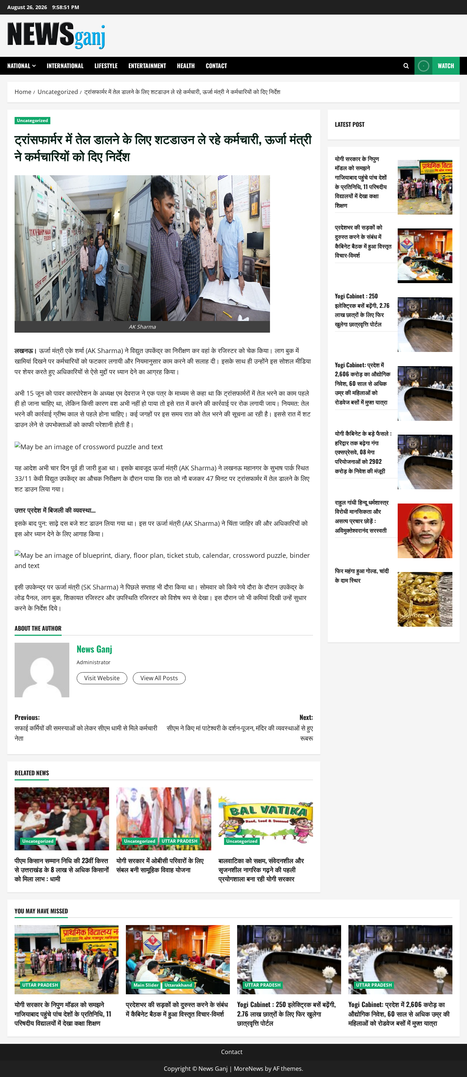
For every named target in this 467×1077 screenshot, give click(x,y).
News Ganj (94, 648)
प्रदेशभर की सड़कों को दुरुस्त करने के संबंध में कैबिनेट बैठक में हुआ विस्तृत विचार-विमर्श (363, 241)
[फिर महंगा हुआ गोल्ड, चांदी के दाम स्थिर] (425, 599)
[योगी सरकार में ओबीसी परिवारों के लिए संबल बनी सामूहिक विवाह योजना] (163, 818)
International (65, 65)
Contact (216, 65)
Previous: (86, 727)
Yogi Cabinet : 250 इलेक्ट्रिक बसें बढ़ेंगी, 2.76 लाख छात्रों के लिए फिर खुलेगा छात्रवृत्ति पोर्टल (362, 309)
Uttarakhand (178, 985)
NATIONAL (18, 65)
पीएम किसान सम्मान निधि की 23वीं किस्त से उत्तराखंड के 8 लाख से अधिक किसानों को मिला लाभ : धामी (62, 869)
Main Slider (146, 985)
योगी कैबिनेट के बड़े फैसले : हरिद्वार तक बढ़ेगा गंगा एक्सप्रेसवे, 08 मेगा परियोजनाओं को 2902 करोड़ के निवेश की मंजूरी (363, 452)
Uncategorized (32, 120)
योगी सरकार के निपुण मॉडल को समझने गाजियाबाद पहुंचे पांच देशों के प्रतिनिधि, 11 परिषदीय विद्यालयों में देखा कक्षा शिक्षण (361, 181)
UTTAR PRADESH (179, 841)
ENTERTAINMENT (147, 65)
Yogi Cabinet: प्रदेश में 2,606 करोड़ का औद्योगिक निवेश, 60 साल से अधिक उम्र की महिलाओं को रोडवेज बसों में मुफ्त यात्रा (362, 383)
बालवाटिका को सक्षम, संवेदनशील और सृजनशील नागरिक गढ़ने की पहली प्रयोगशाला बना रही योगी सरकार (261, 869)
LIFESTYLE (105, 65)
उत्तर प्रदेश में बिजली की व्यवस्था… (55, 509)
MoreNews (248, 1069)
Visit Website (102, 678)
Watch (446, 65)
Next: (240, 727)
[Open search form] (406, 66)
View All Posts (159, 678)
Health (186, 65)
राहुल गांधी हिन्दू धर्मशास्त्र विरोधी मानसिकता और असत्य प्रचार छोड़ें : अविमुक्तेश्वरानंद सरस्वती (362, 516)
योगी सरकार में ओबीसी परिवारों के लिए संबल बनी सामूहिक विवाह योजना (160, 864)
